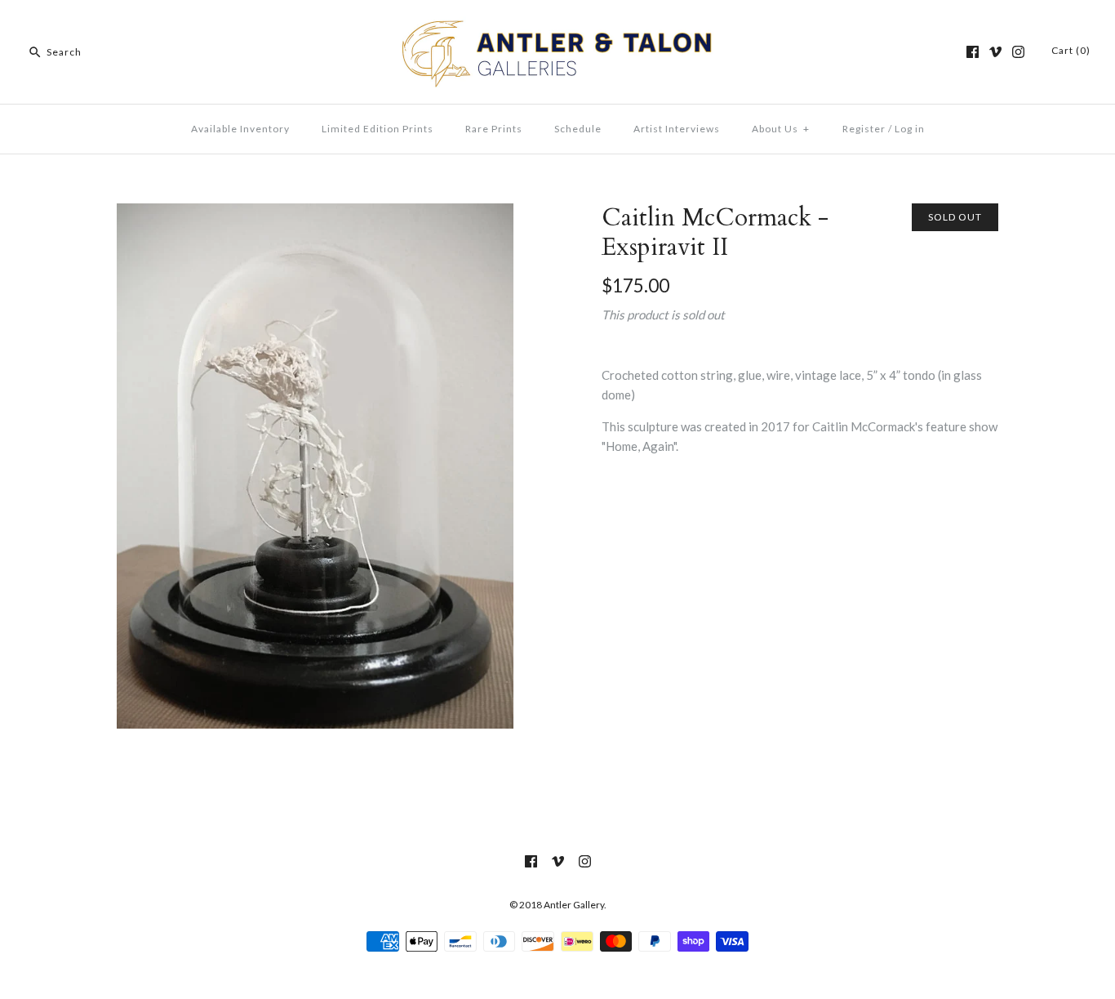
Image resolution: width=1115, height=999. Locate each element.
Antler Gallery (574, 905)
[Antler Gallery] (557, 26)
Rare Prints (493, 129)
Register (864, 129)
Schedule (578, 129)
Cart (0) (1071, 50)
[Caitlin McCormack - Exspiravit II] (315, 213)
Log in (910, 129)
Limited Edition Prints (377, 129)
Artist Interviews (676, 129)
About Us (781, 129)
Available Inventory (240, 129)
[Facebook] (972, 52)
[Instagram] (1018, 52)
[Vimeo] (995, 52)
